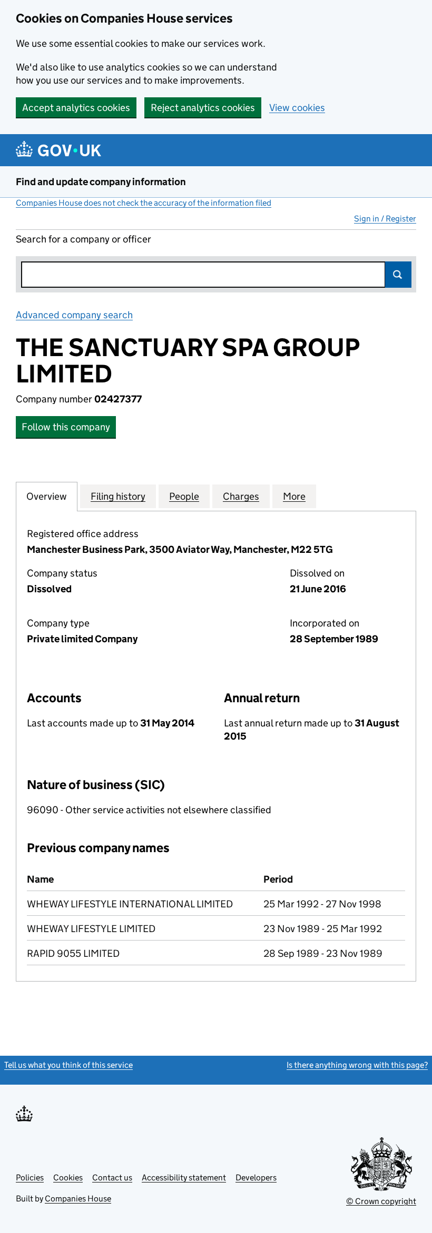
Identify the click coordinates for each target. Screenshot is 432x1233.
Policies (30, 1178)
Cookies (68, 1178)
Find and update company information (101, 182)
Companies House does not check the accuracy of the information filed (143, 203)
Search (398, 274)
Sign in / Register (385, 219)
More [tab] (294, 496)
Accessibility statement (184, 1178)
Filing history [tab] (118, 496)
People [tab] (184, 496)
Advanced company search (74, 315)
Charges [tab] (241, 496)
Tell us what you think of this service (68, 1065)
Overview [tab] (46, 496)
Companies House (78, 1199)
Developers (256, 1178)
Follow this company (66, 427)
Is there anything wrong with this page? (357, 1065)
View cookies (297, 108)
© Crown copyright (381, 1201)
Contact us (112, 1178)
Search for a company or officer (83, 239)
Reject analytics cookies (203, 108)
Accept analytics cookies (76, 108)
